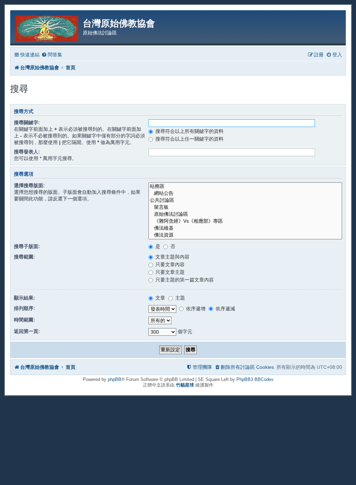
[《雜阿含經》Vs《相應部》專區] (245, 221)
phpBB (114, 379)
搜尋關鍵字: (27, 122)
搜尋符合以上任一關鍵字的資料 (189, 139)
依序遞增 (195, 308)
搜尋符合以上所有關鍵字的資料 (189, 131)
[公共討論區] (245, 200)
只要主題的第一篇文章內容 (184, 280)
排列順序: (24, 308)
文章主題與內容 (171, 257)
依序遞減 (224, 308)
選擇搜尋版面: (29, 185)
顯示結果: (24, 298)
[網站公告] (245, 193)
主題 (179, 298)
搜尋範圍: (24, 257)
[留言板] (245, 207)
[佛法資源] (245, 235)
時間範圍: (24, 320)
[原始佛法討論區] (245, 214)
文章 (159, 298)
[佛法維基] (245, 228)
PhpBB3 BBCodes (255, 379)
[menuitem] (51, 54)
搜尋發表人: (27, 151)
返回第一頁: (27, 331)
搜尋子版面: (27, 246)
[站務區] (245, 186)
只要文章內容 (169, 264)
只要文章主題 (169, 272)
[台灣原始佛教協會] (47, 27)
